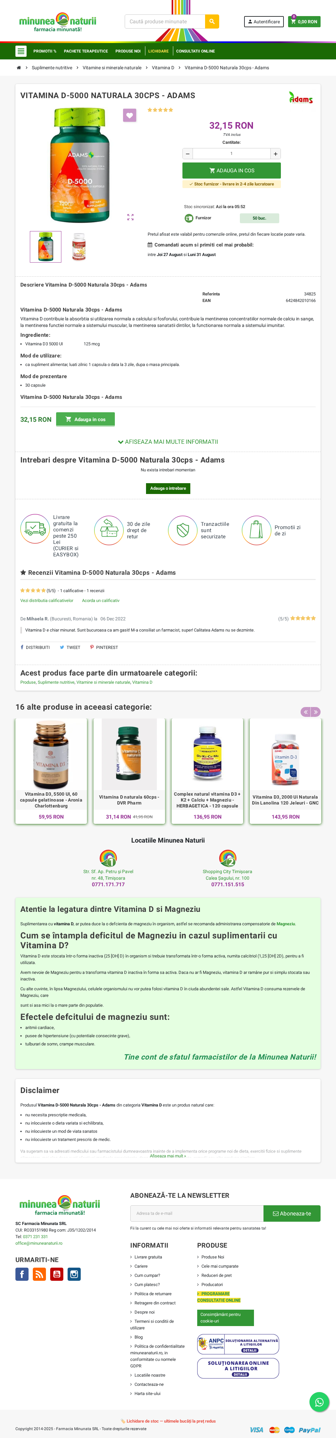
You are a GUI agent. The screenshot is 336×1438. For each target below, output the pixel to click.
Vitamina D (142, 682)
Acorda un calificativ (100, 600)
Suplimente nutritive (56, 682)
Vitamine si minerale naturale (103, 682)
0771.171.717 (108, 884)
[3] (160, 110)
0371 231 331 (35, 1236)
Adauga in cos (85, 419)
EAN (206, 300)
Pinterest (106, 647)
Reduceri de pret (216, 1275)
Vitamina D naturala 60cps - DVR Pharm (129, 799)
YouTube (56, 1274)
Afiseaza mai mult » (168, 1155)
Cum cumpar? (147, 1275)
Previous (305, 712)
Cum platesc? (147, 1284)
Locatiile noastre (150, 1375)
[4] (165, 110)
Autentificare (263, 21)
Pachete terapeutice (86, 51)
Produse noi (128, 51)
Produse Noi (212, 1257)
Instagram (74, 1274)
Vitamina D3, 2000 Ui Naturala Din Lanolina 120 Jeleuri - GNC (285, 799)
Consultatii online (195, 51)
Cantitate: (231, 142)
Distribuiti (37, 647)
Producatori (212, 1284)
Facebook (22, 1274)
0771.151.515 (227, 884)
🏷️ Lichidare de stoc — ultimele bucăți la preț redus (168, 1421)
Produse (28, 682)
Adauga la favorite (129, 115)
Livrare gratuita (148, 1257)
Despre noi (145, 1312)
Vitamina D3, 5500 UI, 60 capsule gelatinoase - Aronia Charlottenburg (51, 799)
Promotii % (44, 51)
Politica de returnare (153, 1293)
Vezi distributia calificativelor (46, 600)
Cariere (141, 1266)
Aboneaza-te (295, 1213)
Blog (139, 1337)
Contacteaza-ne (149, 1384)
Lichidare (158, 51)
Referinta (211, 293)
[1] (150, 110)
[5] (171, 110)
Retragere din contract (155, 1302)
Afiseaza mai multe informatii (171, 441)
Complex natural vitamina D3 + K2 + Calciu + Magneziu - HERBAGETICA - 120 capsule (207, 799)
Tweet (73, 647)
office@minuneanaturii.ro (38, 1243)
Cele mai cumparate (220, 1266)
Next (316, 712)
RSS (39, 1274)
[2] (155, 110)
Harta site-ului (147, 1393)
